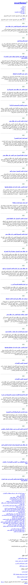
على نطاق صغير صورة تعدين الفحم (16, 524)
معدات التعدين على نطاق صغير (17, 497)
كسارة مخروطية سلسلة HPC (20, 574)
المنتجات (22, 7)
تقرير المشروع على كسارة (18, 517)
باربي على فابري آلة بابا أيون (18, 500)
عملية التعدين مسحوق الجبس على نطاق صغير (14, 523)
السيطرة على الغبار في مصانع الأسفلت (15, 513)
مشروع (23, 10)
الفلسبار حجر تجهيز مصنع (21, 560)
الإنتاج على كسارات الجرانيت (18, 528)
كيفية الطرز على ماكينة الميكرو (17, 498)
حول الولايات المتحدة (20, 12)
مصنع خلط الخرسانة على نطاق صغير (16, 530)
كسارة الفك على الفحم (19, 531)
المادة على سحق (21, 496)
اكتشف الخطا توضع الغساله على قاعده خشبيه (14, 519)
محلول (23, 9)
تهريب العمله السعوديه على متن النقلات (15, 501)
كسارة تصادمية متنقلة (22, 576)
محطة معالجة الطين (22, 558)
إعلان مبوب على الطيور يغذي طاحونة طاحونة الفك (13, 522)
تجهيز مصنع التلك (23, 566)
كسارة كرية (24, 571)
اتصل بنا (23, 13)
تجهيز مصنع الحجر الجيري (21, 563)
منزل (23, 6)
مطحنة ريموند (24, 579)
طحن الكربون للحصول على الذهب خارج (15, 520)
